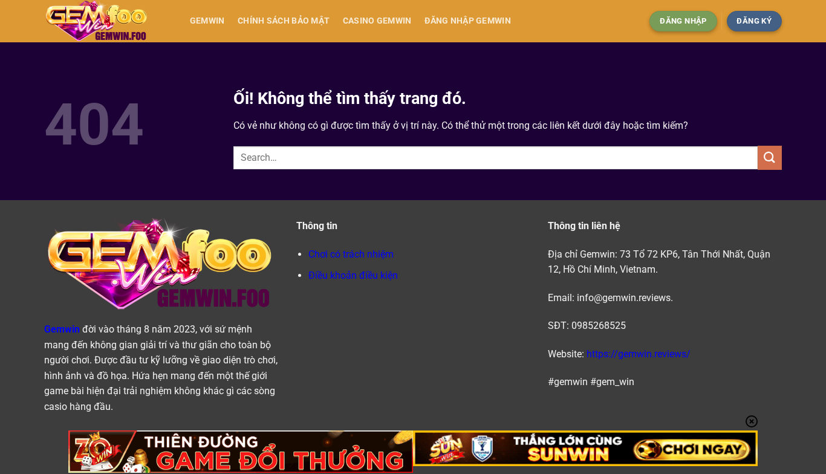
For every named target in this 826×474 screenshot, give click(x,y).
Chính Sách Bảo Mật (284, 21)
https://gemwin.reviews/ (639, 354)
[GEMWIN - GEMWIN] (104, 21)
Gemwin (207, 21)
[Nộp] (770, 157)
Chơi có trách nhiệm (351, 254)
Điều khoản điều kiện (353, 275)
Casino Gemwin (377, 21)
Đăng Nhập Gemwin (467, 21)
